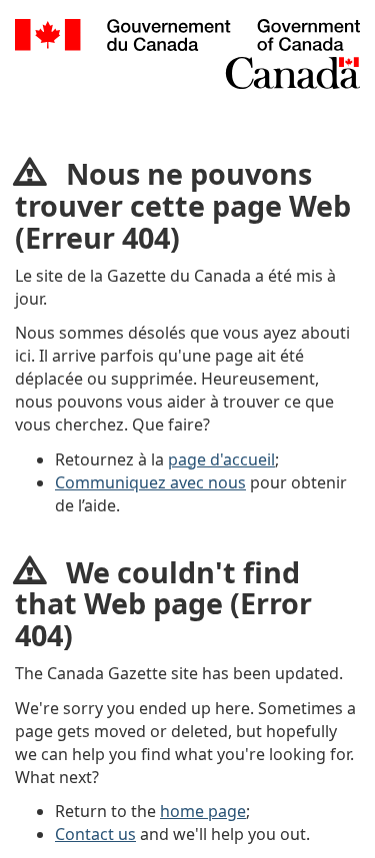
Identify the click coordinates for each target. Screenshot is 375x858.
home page (203, 811)
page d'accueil (221, 459)
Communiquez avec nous (150, 482)
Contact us (95, 834)
